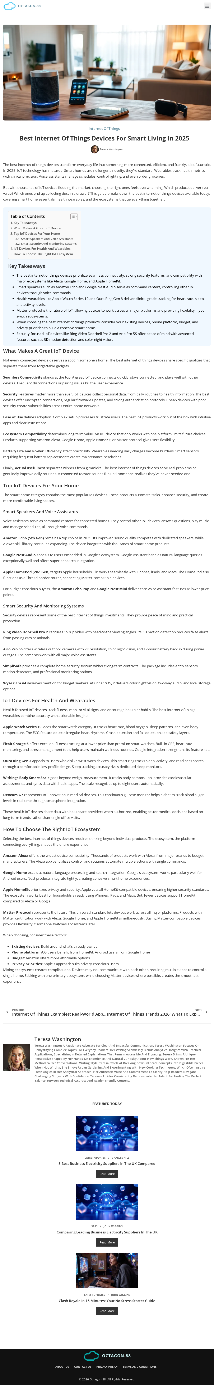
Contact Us (82, 1367)
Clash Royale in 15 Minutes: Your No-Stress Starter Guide (107, 1300)
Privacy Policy (107, 1367)
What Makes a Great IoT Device (37, 228)
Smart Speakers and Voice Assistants (47, 239)
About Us (62, 1367)
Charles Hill (120, 1157)
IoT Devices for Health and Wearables (42, 248)
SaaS (94, 1226)
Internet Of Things (104, 128)
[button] (207, 6)
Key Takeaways (25, 223)
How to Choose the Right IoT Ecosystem (43, 254)
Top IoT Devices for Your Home (37, 233)
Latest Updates (95, 1157)
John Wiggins (113, 1226)
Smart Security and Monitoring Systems (49, 244)
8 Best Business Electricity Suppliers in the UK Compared (107, 1163)
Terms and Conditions (140, 1367)
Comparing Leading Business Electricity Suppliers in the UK (107, 1232)
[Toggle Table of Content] (72, 216)
